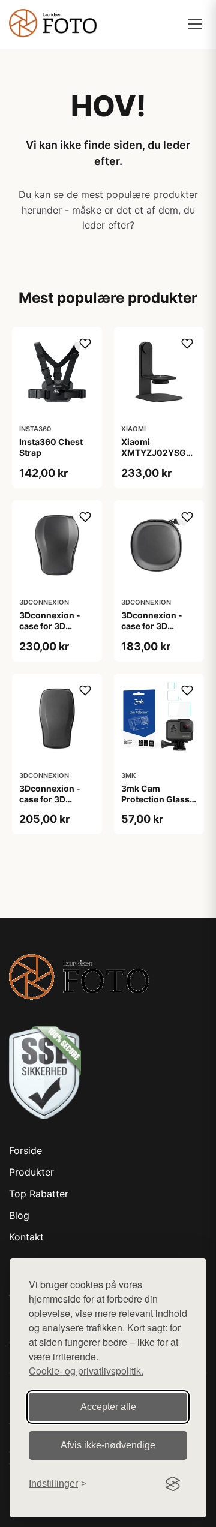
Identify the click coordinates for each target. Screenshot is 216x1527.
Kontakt (26, 1237)
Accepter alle (108, 1407)
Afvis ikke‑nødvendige (108, 1445)
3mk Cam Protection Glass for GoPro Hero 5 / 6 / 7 (158, 804)
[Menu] (195, 24)
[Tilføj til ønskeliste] (85, 343)
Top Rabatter (38, 1194)
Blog (19, 1215)
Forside (25, 1150)
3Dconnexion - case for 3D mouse (49, 626)
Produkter (31, 1172)
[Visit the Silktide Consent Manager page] (172, 1483)
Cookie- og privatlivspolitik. (86, 1371)
